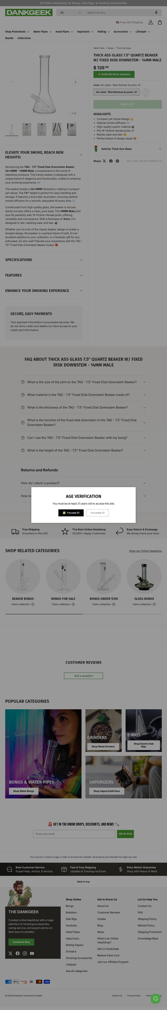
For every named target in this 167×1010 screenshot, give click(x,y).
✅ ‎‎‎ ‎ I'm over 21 (71, 512)
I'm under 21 (97, 512)
